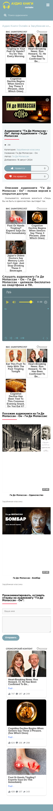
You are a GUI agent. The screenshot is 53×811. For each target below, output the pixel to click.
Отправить (10, 638)
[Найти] (5, 15)
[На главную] (18, 5)
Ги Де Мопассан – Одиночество (26, 495)
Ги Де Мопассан (20, 156)
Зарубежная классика (28, 150)
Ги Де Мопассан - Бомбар (26, 578)
